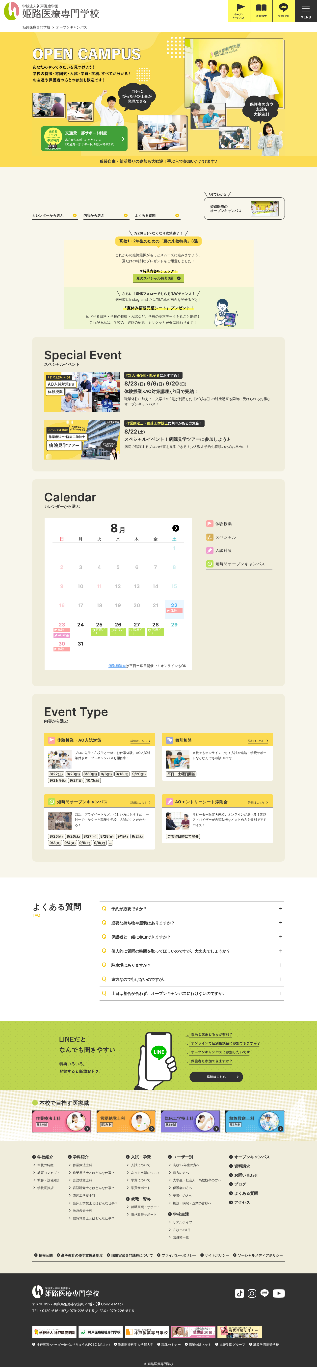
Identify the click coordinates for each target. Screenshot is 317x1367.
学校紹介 (45, 1156)
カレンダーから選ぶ (47, 215)
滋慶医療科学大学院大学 (135, 1344)
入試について (140, 1165)
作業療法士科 (82, 1165)
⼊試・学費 (141, 1156)
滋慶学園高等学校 (266, 1344)
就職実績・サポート (145, 1207)
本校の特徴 (45, 1165)
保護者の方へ (182, 1188)
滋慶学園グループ (232, 1344)
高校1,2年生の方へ (186, 1165)
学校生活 (181, 1214)
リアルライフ (182, 1222)
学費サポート (140, 1188)
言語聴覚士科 (82, 1180)
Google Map (111, 1304)
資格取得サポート (144, 1214)
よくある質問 (145, 215)
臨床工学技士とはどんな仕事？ (95, 1203)
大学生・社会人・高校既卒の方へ (197, 1180)
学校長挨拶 (45, 1188)
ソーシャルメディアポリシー (260, 1255)
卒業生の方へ (182, 1195)
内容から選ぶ (93, 215)
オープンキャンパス (252, 1156)
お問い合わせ (246, 1175)
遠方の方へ (181, 1173)
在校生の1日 (181, 1230)
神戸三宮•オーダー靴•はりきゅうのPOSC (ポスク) (73, 1344)
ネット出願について (145, 1173)
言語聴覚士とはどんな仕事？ (94, 1188)
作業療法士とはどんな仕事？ (94, 1173)
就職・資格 (141, 1198)
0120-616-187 (54, 1311)
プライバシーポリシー (179, 1255)
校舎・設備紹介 (48, 1180)
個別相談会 (117, 666)
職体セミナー (171, 1344)
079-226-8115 (82, 1311)
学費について (140, 1180)
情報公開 (46, 1255)
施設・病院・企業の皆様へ (192, 1203)
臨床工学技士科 (84, 1195)
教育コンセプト (48, 1173)
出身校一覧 (181, 1237)
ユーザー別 (183, 1156)
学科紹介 (81, 1156)
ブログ (240, 1184)
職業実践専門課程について (132, 1255)
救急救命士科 (82, 1210)
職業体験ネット (200, 1344)
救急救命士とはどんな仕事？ (94, 1218)
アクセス (242, 1202)
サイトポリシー (217, 1255)
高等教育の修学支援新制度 (82, 1255)
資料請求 (242, 1165)
